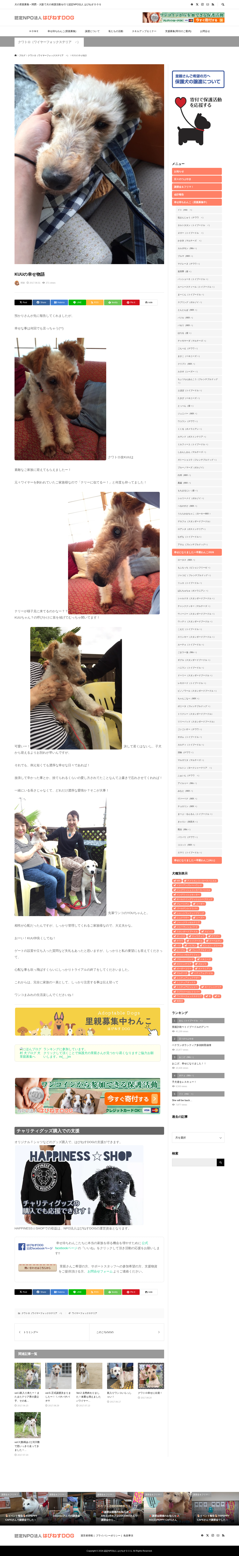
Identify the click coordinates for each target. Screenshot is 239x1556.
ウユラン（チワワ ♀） (188, 421)
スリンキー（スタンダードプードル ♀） (197, 637)
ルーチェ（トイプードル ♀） (191, 644)
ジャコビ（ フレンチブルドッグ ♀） (195, 575)
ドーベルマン (215, 941)
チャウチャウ (198, 936)
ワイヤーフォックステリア (84, 1313)
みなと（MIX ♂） (186, 791)
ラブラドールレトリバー (188, 991)
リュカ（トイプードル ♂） (190, 583)
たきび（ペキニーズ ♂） (189, 398)
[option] (24, 1509)
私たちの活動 (115, 31)
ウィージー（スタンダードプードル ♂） (197, 614)
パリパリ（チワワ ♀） (188, 837)
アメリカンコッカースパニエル (202, 881)
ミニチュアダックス (186, 982)
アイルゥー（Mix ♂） (188, 783)
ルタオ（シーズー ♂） (188, 371)
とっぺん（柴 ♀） (186, 406)
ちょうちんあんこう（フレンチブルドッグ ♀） (198, 381)
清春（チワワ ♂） (186, 752)
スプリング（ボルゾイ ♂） (190, 302)
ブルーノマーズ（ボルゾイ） (191, 467)
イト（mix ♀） (185, 210)
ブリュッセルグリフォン (188, 954)
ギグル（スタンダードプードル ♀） (194, 660)
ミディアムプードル (203, 973)
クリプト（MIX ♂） (187, 364)
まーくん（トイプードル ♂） (191, 294)
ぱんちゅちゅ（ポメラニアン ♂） (193, 590)
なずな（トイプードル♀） (190, 537)
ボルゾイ (202, 964)
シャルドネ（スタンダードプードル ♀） (197, 598)
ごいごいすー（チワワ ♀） (190, 729)
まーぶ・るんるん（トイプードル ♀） (195, 814)
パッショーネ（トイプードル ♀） (193, 279)
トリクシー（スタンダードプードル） (195, 714)
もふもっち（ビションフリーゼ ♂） (194, 567)
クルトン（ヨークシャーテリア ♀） (195, 768)
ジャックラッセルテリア (188, 922)
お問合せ (205, 31)
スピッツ (209, 931)
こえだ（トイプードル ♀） (190, 629)
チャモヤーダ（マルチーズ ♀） (192, 341)
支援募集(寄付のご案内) (178, 31)
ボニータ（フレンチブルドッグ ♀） (194, 706)
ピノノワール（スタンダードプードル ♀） (198, 691)
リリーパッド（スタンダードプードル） (197, 721)
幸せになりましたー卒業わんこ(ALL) (194, 860)
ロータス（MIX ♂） (187, 560)
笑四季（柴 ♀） (185, 271)
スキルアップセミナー (144, 31)
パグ (179, 945)
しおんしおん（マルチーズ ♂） (192, 452)
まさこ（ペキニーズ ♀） (189, 356)
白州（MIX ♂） (185, 475)
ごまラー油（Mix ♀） (188, 652)
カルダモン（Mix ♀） (188, 248)
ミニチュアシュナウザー (188, 978)
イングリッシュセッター (188, 894)
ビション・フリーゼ (212, 945)
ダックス (181, 936)
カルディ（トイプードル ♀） (191, 745)
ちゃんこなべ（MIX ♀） (189, 698)
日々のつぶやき (182, 179)
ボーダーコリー (184, 968)
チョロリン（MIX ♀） (188, 806)
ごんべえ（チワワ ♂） (188, 348)
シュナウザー (183, 917)
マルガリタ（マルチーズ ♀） (191, 760)
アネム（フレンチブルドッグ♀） (193, 544)
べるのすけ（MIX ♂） (188, 506)
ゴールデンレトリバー (187, 908)
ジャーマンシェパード (187, 927)
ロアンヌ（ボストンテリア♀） (192, 529)
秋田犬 (180, 1001)
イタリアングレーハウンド (189, 885)
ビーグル (181, 950)
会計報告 (179, 194)
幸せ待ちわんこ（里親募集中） (191, 202)
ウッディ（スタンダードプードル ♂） (195, 621)
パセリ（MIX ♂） (186, 325)
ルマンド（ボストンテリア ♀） (192, 436)
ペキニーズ (205, 959)
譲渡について (92, 31)
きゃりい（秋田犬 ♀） (188, 822)
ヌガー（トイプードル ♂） (191, 233)
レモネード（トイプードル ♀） (192, 683)
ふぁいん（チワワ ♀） (189, 775)
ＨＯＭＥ (34, 31)
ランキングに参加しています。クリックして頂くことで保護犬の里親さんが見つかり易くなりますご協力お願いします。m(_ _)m (98, 1052)
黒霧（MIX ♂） (185, 483)
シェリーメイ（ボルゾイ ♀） (191, 498)
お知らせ (179, 171)
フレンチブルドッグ (201, 950)
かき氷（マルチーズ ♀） (190, 240)
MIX (178, 881)
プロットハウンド (185, 959)
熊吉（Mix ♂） (185, 829)
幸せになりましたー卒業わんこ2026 (194, 552)
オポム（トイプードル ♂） (190, 737)
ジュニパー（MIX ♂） (188, 413)
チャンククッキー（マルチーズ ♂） (194, 606)
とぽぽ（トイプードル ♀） (190, 390)
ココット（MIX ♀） (187, 845)
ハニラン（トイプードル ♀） (191, 668)
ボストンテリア (184, 964)
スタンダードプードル (187, 931)
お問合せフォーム (100, 1271)
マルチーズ (182, 973)
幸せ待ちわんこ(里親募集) (62, 31)
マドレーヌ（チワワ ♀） (189, 264)
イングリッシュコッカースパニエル (193, 890)
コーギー (200, 904)
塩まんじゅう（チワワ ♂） (191, 217)
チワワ (180, 941)
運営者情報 (87, 1535)
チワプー (215, 936)
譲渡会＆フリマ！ (184, 186)
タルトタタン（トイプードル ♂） (194, 225)
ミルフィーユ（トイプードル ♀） (193, 444)
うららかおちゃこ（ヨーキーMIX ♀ (194, 513)
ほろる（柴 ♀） (185, 333)
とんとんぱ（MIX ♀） (188, 310)
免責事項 (128, 1535)
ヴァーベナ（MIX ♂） (188, 798)
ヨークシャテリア (213, 987)
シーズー (200, 917)
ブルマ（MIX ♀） (186, 256)
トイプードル (196, 941)
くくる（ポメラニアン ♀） (190, 429)
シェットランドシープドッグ (190, 913)
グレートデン (183, 904)
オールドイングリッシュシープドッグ (194, 899)
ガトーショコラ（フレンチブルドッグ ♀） (198, 460)
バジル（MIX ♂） (186, 317)
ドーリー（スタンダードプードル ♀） (195, 675)
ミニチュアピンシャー (187, 987)
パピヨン (192, 945)
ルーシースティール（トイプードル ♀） (197, 287)
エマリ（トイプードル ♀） (190, 852)
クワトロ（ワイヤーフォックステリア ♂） (49, 42)
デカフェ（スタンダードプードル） (194, 521)
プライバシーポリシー (108, 1535)
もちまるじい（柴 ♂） (188, 490)
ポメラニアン (204, 968)
